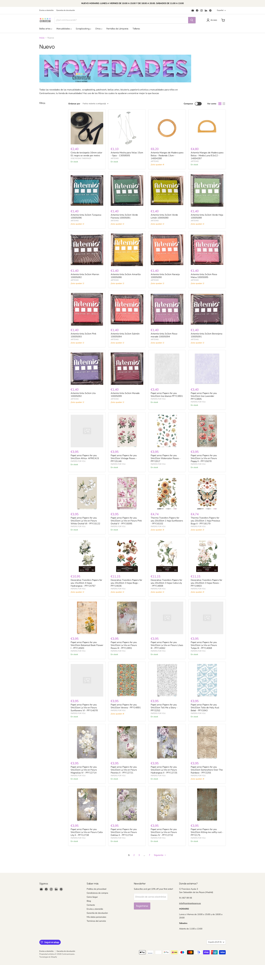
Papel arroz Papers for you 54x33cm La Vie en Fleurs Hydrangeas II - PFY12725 (164, 769)
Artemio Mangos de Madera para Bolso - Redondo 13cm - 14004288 (167, 155)
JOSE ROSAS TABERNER (81, 158)
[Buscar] (192, 20)
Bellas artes (45, 28)
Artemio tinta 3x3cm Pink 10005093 (83, 335)
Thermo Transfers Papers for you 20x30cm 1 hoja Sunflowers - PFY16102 (167, 520)
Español (220, 10)
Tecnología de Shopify (48, 957)
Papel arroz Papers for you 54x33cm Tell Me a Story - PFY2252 (164, 707)
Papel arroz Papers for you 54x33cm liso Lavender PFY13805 (204, 396)
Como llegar (92, 897)
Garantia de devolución (65, 10)
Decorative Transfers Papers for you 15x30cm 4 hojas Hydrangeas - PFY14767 (86, 583)
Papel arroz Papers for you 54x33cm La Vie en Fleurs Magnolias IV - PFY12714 (84, 769)
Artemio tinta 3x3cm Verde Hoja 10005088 (207, 216)
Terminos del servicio (96, 921)
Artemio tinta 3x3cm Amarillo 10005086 (126, 276)
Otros (98, 28)
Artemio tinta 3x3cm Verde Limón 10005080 (164, 216)
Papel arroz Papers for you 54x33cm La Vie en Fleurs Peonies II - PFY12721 (124, 769)
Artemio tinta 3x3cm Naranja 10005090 (165, 276)
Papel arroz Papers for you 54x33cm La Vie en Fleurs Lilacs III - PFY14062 (167, 645)
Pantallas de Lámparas (117, 28)
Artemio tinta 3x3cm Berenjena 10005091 (206, 335)
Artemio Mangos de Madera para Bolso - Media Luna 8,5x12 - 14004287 (207, 155)
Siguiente (159, 855)
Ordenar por (74, 104)
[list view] (224, 104)
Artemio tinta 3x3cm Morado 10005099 (125, 395)
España (215, 942)
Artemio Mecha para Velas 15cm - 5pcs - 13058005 (127, 154)
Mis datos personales (96, 917)
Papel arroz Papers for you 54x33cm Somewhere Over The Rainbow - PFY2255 (207, 769)
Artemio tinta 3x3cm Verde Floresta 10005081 (124, 216)
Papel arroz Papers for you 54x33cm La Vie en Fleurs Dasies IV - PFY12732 (164, 832)
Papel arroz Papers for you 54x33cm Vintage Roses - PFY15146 (124, 458)
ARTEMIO (115, 158)
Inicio (41, 38)
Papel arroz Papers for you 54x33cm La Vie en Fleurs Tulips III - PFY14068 (204, 645)
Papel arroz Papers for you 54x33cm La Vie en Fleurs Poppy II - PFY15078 (204, 458)
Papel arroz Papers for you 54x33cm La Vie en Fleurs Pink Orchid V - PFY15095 (126, 520)
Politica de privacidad (96, 889)
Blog (89, 901)
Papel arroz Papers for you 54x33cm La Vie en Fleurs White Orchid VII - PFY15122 (85, 520)
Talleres (136, 28)
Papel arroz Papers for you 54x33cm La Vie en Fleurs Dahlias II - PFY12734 (124, 832)
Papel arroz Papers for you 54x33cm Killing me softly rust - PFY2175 (207, 832)
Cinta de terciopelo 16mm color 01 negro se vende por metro (86, 154)
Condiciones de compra (97, 893)
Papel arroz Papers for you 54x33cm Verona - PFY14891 (126, 706)
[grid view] (220, 104)
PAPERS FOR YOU (158, 399)
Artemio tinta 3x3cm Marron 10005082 (85, 276)
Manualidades (63, 28)
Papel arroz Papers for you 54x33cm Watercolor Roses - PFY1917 (165, 458)
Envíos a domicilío (95, 909)
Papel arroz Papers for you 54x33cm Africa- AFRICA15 (85, 457)
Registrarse (142, 905)
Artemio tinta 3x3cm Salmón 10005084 (125, 335)
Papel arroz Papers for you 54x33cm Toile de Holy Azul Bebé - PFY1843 (205, 707)
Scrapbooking (83, 28)
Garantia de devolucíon (97, 913)
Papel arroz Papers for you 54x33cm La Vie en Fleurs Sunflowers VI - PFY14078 (84, 707)
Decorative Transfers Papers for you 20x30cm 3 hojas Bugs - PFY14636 (126, 583)
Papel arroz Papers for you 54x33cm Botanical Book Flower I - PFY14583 (87, 645)
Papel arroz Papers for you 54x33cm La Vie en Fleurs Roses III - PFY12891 (124, 645)
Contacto (91, 905)
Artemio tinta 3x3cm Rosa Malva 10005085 (204, 276)
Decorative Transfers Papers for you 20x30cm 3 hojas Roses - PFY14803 (206, 583)
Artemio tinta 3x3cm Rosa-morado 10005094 (164, 335)
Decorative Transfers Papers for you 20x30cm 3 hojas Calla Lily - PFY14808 (166, 583)
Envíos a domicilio (46, 10)
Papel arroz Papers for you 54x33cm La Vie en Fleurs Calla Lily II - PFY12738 (87, 832)
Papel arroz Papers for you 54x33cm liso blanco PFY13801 (167, 395)
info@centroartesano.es (190, 903)
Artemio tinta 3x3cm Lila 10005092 (83, 395)
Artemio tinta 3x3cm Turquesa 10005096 (86, 216)
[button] (212, 20)
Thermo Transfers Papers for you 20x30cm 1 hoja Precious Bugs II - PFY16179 (205, 520)
